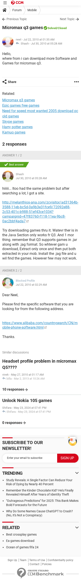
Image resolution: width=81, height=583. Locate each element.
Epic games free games (20, 105)
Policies (47, 564)
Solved (52, 28)
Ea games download (20, 541)
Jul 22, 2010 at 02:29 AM (31, 284)
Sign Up (12, 560)
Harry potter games (17, 127)
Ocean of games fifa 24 (22, 547)
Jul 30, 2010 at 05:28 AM (46, 43)
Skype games (13, 121)
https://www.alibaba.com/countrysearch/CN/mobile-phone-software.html (40, 325)
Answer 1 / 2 (12, 155)
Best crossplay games (21, 534)
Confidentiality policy (60, 560)
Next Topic (67, 19)
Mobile (32, 10)
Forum (17, 10)
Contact (34, 564)
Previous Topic (17, 19)
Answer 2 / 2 (12, 270)
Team (23, 560)
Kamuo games (13, 132)
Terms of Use (37, 560)
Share (12, 82)
